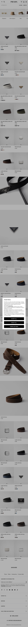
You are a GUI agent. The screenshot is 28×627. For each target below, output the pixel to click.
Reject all (14, 322)
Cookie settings (14, 326)
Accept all (14, 318)
